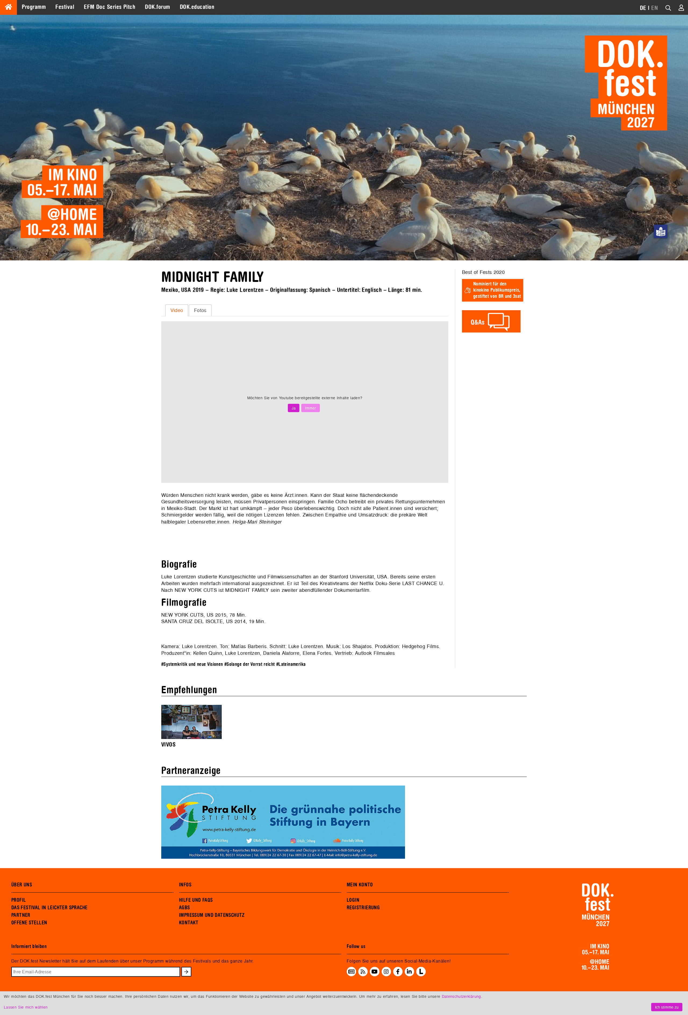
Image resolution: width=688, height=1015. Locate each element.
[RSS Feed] (363, 971)
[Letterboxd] (421, 974)
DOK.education (197, 7)
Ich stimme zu (667, 1007)
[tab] (176, 310)
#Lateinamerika (291, 664)
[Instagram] (386, 971)
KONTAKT (189, 922)
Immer (310, 408)
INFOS (185, 884)
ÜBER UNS (21, 884)
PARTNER (20, 915)
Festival (64, 7)
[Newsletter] (351, 971)
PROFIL (18, 900)
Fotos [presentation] (200, 310)
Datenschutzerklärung (461, 996)
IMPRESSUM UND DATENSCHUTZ (212, 915)
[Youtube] (374, 971)
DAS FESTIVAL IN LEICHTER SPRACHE (49, 907)
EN (654, 8)
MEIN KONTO (360, 884)
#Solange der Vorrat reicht (249, 664)
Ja (294, 408)
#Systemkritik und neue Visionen (192, 664)
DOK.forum (157, 7)
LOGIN (353, 900)
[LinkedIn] (409, 971)
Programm (34, 7)
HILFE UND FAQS (196, 900)
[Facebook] (398, 971)
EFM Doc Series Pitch (109, 7)
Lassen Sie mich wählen (26, 1007)
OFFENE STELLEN (29, 922)
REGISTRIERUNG (363, 907)
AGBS (184, 907)
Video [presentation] (176, 310)
